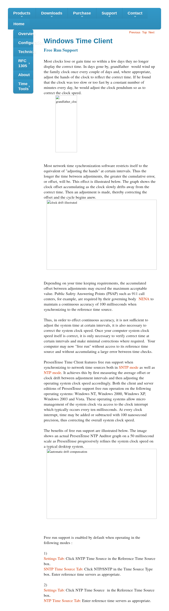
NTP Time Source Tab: (62, 600)
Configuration (25, 44)
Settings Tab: (54, 558)
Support (109, 15)
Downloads (51, 15)
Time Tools (25, 87)
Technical (25, 53)
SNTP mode (128, 367)
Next (151, 32)
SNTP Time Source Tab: (63, 568)
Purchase (82, 15)
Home (18, 24)
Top (144, 32)
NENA (144, 298)
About (25, 76)
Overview (25, 35)
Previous (134, 32)
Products (21, 15)
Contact (135, 15)
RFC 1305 (25, 64)
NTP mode (52, 372)
